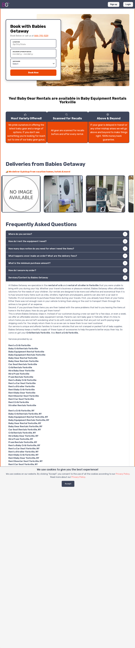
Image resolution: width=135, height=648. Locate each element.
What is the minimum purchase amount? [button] (29, 263)
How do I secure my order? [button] (22, 270)
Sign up (113, 4)
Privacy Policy (122, 474)
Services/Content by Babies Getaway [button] (28, 277)
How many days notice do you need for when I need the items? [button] (41, 248)
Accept (68, 484)
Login (128, 4)
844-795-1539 (41, 35)
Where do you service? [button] (20, 234)
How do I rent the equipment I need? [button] (27, 241)
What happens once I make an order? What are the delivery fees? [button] (42, 256)
